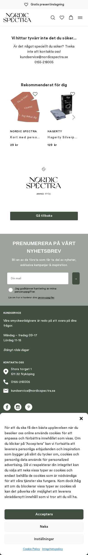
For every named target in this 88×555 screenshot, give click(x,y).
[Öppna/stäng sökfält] (52, 17)
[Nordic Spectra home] (17, 17)
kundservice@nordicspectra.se (33, 390)
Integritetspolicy (52, 549)
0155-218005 (20, 382)
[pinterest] (28, 407)
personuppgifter (46, 297)
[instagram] (17, 407)
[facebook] (7, 407)
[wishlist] (61, 17)
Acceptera (44, 514)
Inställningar (44, 539)
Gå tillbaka (44, 215)
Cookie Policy (31, 549)
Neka (44, 526)
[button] (81, 418)
